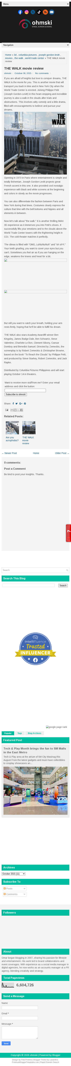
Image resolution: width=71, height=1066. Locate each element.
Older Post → (62, 453)
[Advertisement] (36, 34)
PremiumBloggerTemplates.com (25, 1062)
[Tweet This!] (16, 403)
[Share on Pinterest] (25, 403)
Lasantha (54, 1060)
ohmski (33, 1055)
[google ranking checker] (56, 727)
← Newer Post (9, 453)
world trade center (34, 58)
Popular (8, 733)
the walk (19, 58)
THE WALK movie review (24, 68)
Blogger (56, 1055)
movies (9, 58)
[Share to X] (18, 410)
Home (8, 55)
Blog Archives (34, 733)
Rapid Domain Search (49, 1062)
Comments (12, 894)
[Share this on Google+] (20, 403)
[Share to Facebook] (21, 410)
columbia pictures (27, 55)
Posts (9, 888)
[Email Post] (6, 409)
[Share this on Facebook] (13, 403)
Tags (20, 733)
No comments (42, 73)
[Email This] (12, 410)
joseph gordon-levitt (49, 55)
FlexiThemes (26, 1060)
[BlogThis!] (15, 410)
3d (15, 55)
